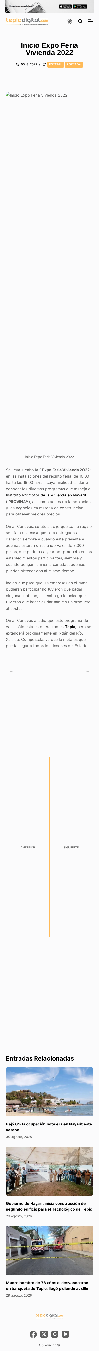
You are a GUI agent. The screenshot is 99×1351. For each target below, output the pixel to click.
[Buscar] (80, 21)
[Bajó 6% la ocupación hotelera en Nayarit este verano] (49, 1091)
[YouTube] (65, 1334)
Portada (74, 64)
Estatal (55, 64)
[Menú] (90, 21)
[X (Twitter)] (44, 1334)
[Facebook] (33, 1334)
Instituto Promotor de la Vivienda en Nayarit (46, 495)
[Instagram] (54, 1334)
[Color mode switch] (69, 21)
